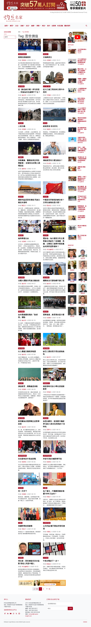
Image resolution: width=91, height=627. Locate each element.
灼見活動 (60, 26)
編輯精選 (80, 142)
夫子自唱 (46, 557)
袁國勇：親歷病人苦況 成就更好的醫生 (82, 80)
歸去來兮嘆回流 (82, 225)
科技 (43, 26)
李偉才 (48, 497)
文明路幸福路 (47, 523)
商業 (38, 26)
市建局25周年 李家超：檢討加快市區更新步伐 (82, 139)
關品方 (24, 205)
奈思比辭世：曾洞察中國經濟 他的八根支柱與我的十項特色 (54, 424)
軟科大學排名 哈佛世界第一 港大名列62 (81, 100)
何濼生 (48, 532)
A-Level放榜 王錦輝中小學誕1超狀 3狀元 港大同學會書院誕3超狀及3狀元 (82, 111)
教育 (11, 26)
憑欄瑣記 (21, 157)
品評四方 (21, 196)
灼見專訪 (46, 235)
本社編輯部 (50, 249)
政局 (6, 26)
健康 (32, 26)
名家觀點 (21, 557)
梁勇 (79, 201)
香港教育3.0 (46, 383)
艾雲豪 (48, 95)
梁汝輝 (79, 162)
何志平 (79, 52)
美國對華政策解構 (25, 526)
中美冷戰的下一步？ (51, 561)
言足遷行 (46, 196)
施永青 (24, 95)
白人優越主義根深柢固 (27, 351)
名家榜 (54, 26)
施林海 (24, 169)
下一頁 (48, 589)
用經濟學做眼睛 (22, 54)
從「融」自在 (47, 86)
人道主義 (21, 126)
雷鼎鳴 (24, 60)
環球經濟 (46, 157)
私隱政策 (85, 622)
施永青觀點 (21, 86)
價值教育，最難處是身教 (28, 386)
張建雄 (79, 239)
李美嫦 (48, 392)
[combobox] (10, 37)
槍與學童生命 (23, 238)
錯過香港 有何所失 (50, 126)
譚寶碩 (79, 92)
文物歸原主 (47, 57)
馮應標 (79, 227)
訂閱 (70, 608)
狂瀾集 (45, 488)
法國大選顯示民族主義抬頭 (28, 280)
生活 (27, 26)
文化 (16, 26)
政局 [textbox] (6, 37)
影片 (48, 26)
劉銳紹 (48, 564)
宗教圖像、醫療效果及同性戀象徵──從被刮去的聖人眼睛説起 (29, 163)
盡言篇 (45, 123)
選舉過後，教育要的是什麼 (53, 315)
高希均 (48, 429)
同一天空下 (22, 491)
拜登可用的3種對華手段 (52, 459)
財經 (22, 26)
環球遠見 (46, 418)
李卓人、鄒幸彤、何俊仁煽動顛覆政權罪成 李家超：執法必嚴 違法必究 (82, 151)
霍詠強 (48, 205)
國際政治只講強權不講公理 (53, 280)
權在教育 (46, 54)
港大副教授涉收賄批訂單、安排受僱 (82, 129)
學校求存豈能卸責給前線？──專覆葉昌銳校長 (82, 119)
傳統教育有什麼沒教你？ (53, 160)
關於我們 (67, 26)
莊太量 (48, 163)
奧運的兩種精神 (24, 57)
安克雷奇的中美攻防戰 (27, 459)
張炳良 (48, 129)
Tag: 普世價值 (25, 32)
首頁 (19, 32)
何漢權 (48, 60)
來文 (79, 123)
